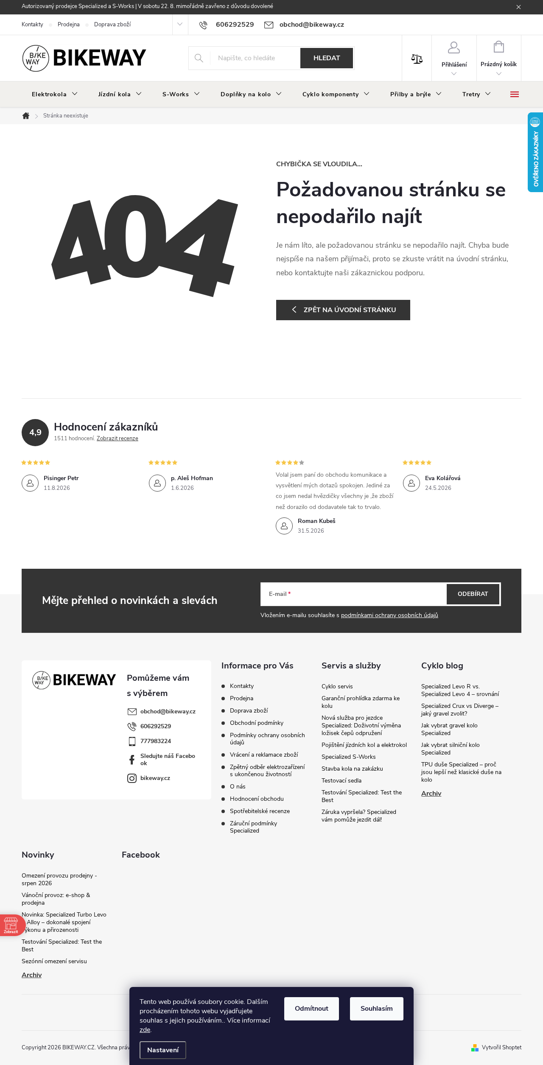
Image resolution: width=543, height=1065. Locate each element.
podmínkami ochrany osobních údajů (389, 615)
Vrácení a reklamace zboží (264, 755)
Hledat (326, 58)
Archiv (431, 793)
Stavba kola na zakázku (352, 769)
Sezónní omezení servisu (54, 961)
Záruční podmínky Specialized (253, 827)
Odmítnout (311, 1008)
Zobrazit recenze (117, 438)
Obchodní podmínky (256, 723)
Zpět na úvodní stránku (350, 310)
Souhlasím (377, 1008)
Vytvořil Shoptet (501, 1047)
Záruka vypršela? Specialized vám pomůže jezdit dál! (359, 816)
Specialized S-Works (349, 757)
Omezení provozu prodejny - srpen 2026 (59, 879)
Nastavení (163, 1050)
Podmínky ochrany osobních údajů (267, 738)
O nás (238, 787)
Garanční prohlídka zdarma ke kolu (361, 702)
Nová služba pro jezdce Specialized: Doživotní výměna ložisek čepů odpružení (361, 725)
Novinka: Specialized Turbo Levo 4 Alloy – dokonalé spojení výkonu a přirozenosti (64, 922)
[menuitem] (55, 94)
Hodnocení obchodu (257, 799)
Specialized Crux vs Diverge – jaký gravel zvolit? (459, 710)
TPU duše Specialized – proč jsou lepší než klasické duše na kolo (461, 772)
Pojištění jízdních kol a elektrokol (364, 745)
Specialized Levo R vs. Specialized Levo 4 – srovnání (460, 690)
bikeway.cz (155, 778)
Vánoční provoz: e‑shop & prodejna (56, 899)
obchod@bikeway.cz (168, 711)
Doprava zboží (112, 24)
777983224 (155, 741)
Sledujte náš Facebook (167, 759)
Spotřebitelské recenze (260, 811)
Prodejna (69, 24)
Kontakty (32, 24)
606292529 (155, 726)
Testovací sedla (341, 781)
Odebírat (473, 594)
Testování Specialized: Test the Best (362, 796)
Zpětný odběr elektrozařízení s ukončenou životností (267, 770)
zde (145, 1029)
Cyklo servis (337, 686)
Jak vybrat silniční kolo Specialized (450, 749)
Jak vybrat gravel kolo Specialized (449, 729)
